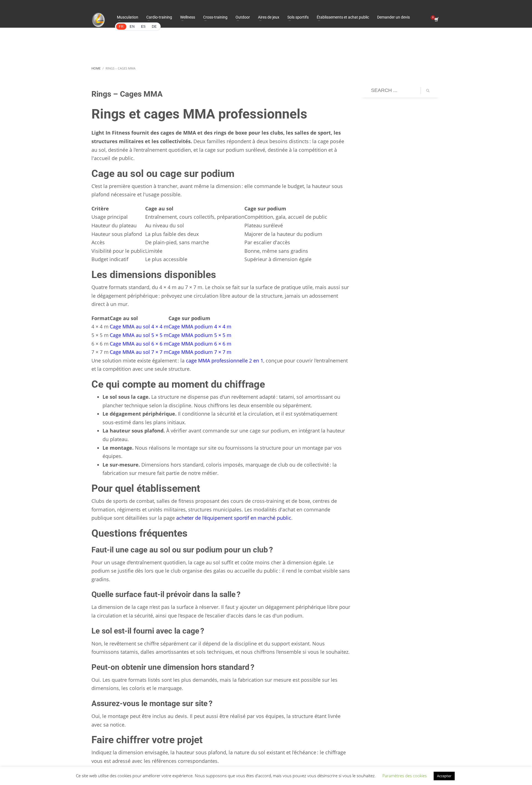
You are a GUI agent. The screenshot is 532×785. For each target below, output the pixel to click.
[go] (428, 90)
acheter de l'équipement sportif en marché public (233, 517)
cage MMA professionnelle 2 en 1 (224, 360)
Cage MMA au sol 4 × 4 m (139, 326)
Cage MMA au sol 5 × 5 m (139, 335)
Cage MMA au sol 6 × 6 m (139, 343)
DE (154, 27)
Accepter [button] (444, 775)
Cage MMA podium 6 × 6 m (199, 343)
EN (132, 27)
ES (143, 27)
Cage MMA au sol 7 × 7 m (139, 352)
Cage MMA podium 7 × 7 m (199, 352)
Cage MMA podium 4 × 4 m (199, 326)
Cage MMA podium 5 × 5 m (199, 335)
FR (121, 27)
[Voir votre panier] (436, 20)
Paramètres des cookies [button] (404, 775)
